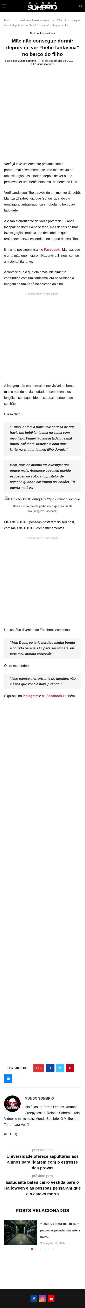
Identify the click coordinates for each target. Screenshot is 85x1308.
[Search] (81, 6)
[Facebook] (34, 1298)
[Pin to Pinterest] (70, 1068)
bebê (31, 284)
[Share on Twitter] (60, 1068)
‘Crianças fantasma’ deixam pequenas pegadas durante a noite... (60, 1230)
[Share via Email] (8, 1078)
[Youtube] (51, 1298)
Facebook (52, 249)
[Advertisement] (42, 115)
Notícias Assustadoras (34, 20)
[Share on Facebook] (50, 1068)
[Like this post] (39, 1068)
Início (7, 20)
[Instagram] (42, 1298)
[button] (7, 1234)
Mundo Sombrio (27, 60)
